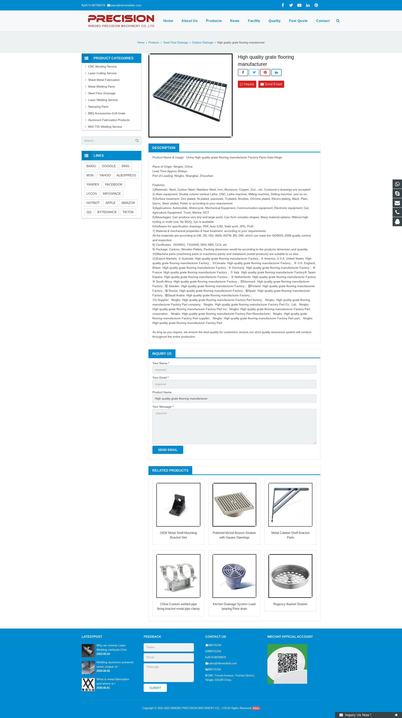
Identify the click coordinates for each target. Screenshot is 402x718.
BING (125, 166)
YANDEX (92, 184)
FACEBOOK (113, 184)
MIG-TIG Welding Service (105, 126)
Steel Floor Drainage (175, 42)
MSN (90, 175)
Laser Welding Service (103, 100)
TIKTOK (128, 212)
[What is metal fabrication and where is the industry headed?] (88, 690)
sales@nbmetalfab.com (125, 5)
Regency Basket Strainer (290, 604)
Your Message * (162, 406)
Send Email (273, 84)
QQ (88, 212)
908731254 (214, 645)
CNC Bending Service (102, 66)
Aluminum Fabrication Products (109, 120)
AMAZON (128, 203)
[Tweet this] (254, 72)
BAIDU (91, 166)
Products (153, 42)
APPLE (111, 203)
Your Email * (160, 377)
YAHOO (105, 175)
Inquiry (248, 84)
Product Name (161, 392)
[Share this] (243, 72)
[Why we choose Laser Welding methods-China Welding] (88, 656)
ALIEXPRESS (126, 175)
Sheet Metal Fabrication (104, 79)
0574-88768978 (94, 5)
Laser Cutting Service (102, 73)
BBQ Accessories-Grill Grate (106, 113)
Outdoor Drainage (202, 42)
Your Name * (160, 363)
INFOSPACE (112, 193)
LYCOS (91, 193)
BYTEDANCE (107, 212)
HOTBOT (93, 203)
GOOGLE (109, 166)
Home (140, 42)
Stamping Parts (98, 106)
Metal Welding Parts (101, 86)
